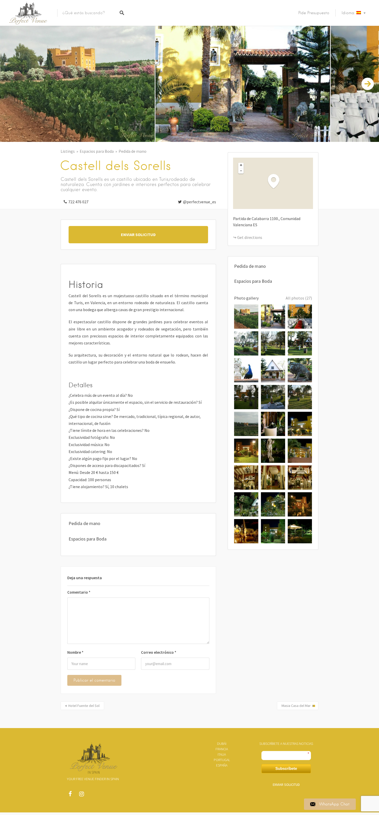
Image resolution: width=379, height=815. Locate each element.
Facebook (70, 795)
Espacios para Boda (97, 151)
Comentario (78, 592)
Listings (68, 151)
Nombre (75, 652)
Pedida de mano (132, 151)
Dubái (221, 743)
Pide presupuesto (313, 13)
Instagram (81, 795)
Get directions (249, 237)
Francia (222, 749)
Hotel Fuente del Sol (84, 705)
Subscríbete (286, 768)
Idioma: (349, 13)
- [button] (241, 170)
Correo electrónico (158, 652)
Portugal (222, 759)
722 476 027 (78, 201)
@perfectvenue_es (199, 201)
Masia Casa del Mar (296, 705)
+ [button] (241, 165)
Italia (222, 754)
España (221, 765)
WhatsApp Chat (334, 804)
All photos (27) (299, 298)
